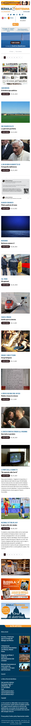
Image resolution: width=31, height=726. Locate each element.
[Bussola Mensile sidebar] (15, 589)
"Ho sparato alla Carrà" (9, 472)
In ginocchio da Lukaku (9, 525)
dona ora (23, 18)
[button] (15, 24)
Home (12, 51)
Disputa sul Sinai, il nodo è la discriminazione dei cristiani (7, 657)
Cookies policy (13, 716)
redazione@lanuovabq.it (7, 691)
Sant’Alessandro (23, 29)
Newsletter (23, 20)
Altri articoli (16, 626)
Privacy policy (4, 716)
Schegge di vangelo (8, 28)
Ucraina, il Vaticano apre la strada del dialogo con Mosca (7, 638)
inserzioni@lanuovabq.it (7, 694)
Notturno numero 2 (7, 243)
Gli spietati (5, 281)
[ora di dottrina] (15, 611)
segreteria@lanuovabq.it (7, 693)
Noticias (11, 17)
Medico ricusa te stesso (9, 396)
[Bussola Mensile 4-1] (15, 567)
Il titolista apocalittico (9, 90)
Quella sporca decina (8, 319)
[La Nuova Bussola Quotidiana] (15, 9)
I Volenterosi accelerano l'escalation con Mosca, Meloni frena (9, 648)
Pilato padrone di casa (9, 205)
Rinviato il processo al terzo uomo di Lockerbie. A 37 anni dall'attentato (8, 667)
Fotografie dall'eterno (9, 167)
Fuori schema (15, 43)
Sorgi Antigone (6, 358)
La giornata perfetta (8, 129)
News (5, 17)
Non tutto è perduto (8, 434)
